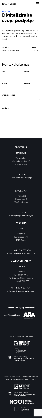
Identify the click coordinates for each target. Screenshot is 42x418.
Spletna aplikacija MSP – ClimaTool (21, 336)
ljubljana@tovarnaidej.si (22, 216)
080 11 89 (22, 175)
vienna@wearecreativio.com (22, 253)
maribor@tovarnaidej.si (22, 178)
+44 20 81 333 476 (22, 250)
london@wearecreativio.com (22, 291)
